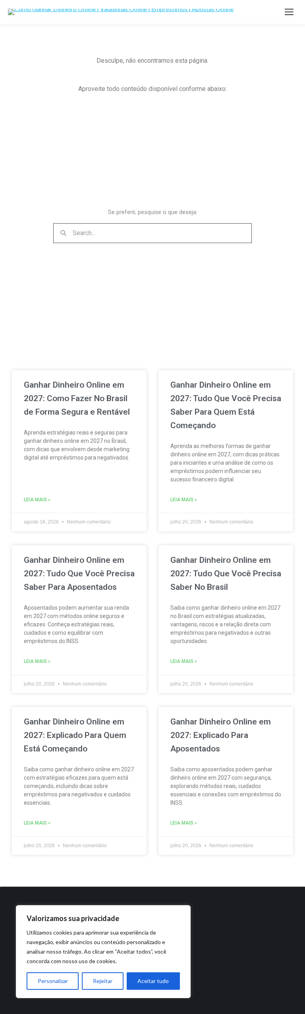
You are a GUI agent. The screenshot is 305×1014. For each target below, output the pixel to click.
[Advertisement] (85, 155)
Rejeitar (102, 980)
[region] (103, 951)
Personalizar (53, 980)
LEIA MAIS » (37, 499)
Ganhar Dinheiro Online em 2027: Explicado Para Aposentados (220, 735)
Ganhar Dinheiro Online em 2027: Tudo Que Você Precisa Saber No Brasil (225, 573)
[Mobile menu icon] (289, 12)
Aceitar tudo (153, 980)
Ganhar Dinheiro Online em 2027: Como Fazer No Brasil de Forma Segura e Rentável (77, 398)
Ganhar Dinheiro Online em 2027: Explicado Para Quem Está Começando (75, 735)
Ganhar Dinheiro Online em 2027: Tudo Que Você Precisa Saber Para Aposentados (79, 573)
